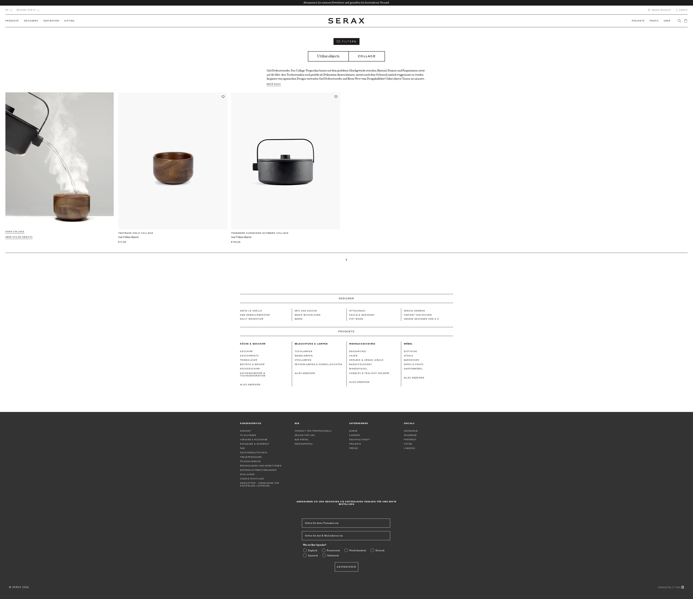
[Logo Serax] (346, 20)
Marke (353, 431)
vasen (353, 355)
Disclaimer (247, 474)
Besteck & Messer (252, 364)
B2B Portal (302, 439)
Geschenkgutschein (253, 452)
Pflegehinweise (250, 461)
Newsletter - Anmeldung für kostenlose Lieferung (259, 484)
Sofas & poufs (414, 364)
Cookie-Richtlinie (252, 478)
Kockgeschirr (250, 368)
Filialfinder (248, 435)
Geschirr (246, 351)
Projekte (355, 444)
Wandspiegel (358, 368)
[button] (12, 20)
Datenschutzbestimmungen (258, 470)
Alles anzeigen (250, 384)
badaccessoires (360, 364)
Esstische (410, 351)
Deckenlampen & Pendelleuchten (318, 364)
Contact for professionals (313, 431)
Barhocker (411, 360)
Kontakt (245, 431)
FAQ (242, 448)
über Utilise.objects (18, 237)
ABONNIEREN (346, 567)
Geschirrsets (249, 355)
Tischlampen (304, 351)
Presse (353, 448)
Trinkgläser (248, 360)
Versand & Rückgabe (254, 439)
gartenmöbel (413, 368)
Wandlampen (304, 355)
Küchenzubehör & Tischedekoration (252, 374)
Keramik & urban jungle (366, 360)
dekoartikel (358, 351)
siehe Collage (14, 231)
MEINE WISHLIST (661, 10)
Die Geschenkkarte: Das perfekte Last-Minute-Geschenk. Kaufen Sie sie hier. (346, 2)
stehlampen (303, 360)
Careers (354, 435)
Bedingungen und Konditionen (261, 465)
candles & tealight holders (369, 373)
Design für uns (305, 435)
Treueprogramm (251, 457)
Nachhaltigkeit (359, 439)
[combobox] (8, 10)
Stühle (408, 355)
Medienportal (304, 444)
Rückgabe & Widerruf (254, 444)
